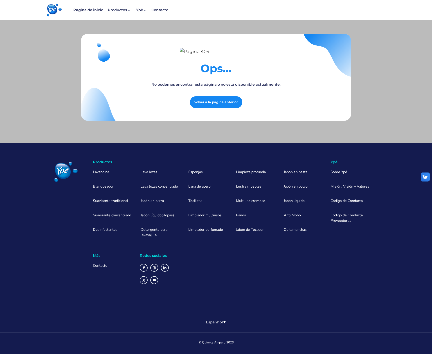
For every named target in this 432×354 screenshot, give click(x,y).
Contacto (159, 10)
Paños (241, 215)
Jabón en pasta (295, 172)
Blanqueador (103, 186)
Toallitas (195, 200)
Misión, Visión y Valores (350, 186)
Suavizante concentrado (112, 215)
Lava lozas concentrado (159, 186)
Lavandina (101, 172)
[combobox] (216, 322)
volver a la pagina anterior (216, 102)
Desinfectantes (105, 229)
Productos (117, 10)
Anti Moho (292, 215)
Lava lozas (149, 172)
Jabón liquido (294, 200)
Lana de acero (199, 186)
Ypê (139, 10)
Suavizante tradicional (110, 200)
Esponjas (195, 172)
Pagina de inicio (88, 10)
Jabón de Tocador (250, 229)
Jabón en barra (152, 200)
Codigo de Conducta (347, 200)
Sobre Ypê (339, 172)
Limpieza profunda (251, 172)
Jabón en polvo (296, 186)
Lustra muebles (248, 186)
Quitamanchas (295, 229)
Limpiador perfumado (205, 229)
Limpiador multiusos (205, 215)
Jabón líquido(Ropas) (157, 215)
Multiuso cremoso (250, 200)
